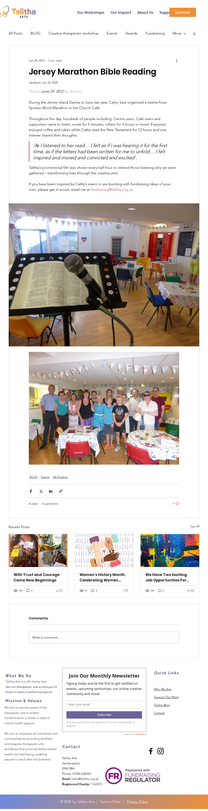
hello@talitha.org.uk (85, 779)
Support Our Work (166, 697)
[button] (194, 33)
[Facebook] (150, 751)
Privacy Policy (137, 801)
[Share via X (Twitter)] (41, 491)
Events (112, 33)
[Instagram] (160, 751)
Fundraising (155, 33)
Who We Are (163, 689)
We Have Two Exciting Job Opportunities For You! (166, 577)
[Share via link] (61, 491)
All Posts (15, 33)
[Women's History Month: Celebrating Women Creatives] (104, 550)
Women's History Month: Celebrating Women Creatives (103, 577)
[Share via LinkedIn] (51, 491)
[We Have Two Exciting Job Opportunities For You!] (170, 550)
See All (195, 526)
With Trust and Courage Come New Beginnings (37, 577)
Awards (132, 33)
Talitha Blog (162, 705)
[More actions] (176, 60)
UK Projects (60, 477)
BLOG (35, 33)
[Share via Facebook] (31, 491)
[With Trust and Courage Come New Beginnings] (38, 550)
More (177, 33)
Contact (159, 713)
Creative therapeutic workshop (74, 33)
